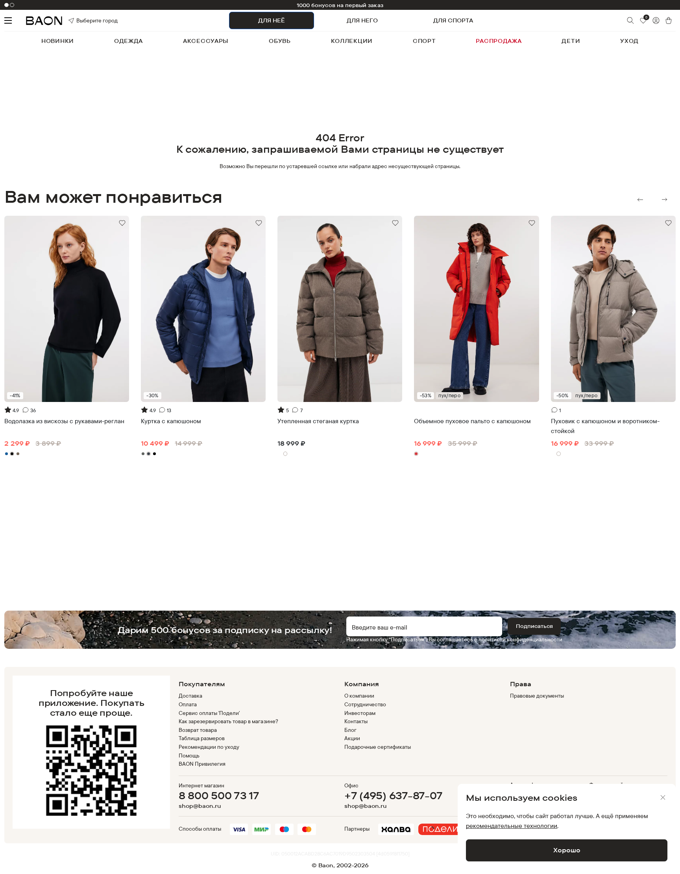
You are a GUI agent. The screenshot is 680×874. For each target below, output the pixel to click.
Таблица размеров (202, 738)
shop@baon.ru (200, 806)
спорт (424, 40)
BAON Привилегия (202, 763)
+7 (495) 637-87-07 (393, 795)
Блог (350, 729)
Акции (352, 738)
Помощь (189, 755)
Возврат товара (198, 729)
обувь (280, 40)
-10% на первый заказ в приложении (340, 5)
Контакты (356, 721)
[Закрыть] (663, 797)
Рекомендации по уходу (209, 746)
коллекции (352, 40)
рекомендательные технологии (511, 826)
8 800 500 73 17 (219, 795)
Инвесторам (359, 713)
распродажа (498, 40)
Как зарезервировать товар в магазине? (228, 721)
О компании (359, 695)
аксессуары (206, 40)
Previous (640, 199)
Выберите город (86, 20)
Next (664, 199)
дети (571, 40)
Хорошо (566, 850)
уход (629, 40)
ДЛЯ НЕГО (362, 20)
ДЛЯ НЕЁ (271, 20)
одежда (128, 40)
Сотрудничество (365, 704)
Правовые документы (537, 695)
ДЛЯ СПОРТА (453, 20)
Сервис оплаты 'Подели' (209, 713)
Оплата (188, 704)
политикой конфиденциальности (520, 639)
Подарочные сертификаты (377, 746)
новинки (57, 40)
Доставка (190, 695)
